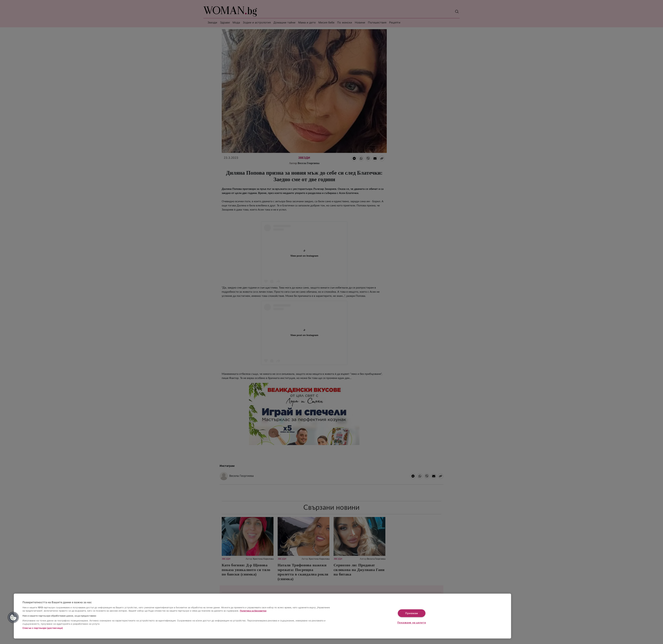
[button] (13, 617)
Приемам (411, 613)
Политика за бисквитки (253, 610)
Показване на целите (411, 622)
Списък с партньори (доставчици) (42, 628)
